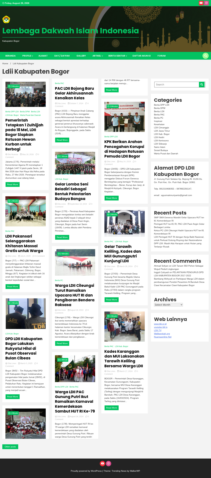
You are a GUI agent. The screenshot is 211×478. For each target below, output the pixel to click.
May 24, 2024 (125, 161)
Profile (26, 55)
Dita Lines (12, 256)
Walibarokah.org (162, 333)
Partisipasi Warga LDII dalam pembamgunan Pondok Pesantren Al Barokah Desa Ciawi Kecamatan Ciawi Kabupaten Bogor (179, 282)
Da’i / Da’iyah (62, 55)
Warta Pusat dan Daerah (30, 115)
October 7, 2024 (76, 103)
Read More (12, 184)
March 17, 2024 (126, 371)
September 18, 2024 (78, 204)
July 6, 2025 (25, 256)
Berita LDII (35, 112)
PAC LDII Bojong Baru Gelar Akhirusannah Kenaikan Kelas (74, 93)
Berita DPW (25, 112)
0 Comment (40, 256)
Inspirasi (158, 121)
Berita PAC (10, 231)
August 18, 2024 (76, 310)
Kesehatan (159, 124)
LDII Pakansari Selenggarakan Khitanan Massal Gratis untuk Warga (24, 243)
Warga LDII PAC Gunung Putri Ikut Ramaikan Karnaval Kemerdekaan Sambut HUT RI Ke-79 (75, 402)
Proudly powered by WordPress (86, 471)
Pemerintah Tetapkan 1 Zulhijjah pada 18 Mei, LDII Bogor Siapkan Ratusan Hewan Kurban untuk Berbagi (24, 135)
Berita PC (59, 280)
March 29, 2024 (126, 266)
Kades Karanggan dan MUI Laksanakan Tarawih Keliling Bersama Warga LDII (124, 358)
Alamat (43, 55)
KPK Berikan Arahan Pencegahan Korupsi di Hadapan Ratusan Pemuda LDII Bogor (124, 149)
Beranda (10, 55)
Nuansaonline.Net (162, 337)
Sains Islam (159, 147)
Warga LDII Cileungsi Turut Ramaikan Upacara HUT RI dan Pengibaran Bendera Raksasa (75, 295)
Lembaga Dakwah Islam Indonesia (70, 30)
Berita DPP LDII (12, 112)
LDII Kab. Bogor (12, 115)
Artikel (97, 55)
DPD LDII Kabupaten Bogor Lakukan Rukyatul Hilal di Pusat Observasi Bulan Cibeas (23, 348)
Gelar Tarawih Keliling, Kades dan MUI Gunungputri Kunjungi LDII (122, 253)
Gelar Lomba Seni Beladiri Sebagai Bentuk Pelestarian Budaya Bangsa (73, 191)
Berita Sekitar (116, 55)
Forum (162, 55)
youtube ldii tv (160, 327)
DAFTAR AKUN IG (142, 55)
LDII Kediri (159, 137)
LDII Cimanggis (161, 127)
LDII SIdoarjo (160, 144)
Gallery (81, 55)
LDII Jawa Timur (162, 131)
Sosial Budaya (161, 150)
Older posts (10, 446)
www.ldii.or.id (160, 324)
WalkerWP (135, 471)
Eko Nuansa (13, 154)
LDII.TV (157, 330)
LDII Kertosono (161, 140)
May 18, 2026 (28, 154)
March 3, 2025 (26, 363)
